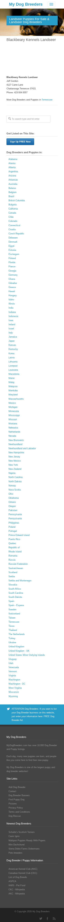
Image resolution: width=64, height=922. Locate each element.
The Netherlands (17, 634)
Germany (13, 275)
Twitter (40, 918)
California (13, 208)
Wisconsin (14, 692)
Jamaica (13, 337)
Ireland (12, 324)
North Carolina (16, 477)
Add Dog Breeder (17, 787)
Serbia (12, 576)
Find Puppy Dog (16, 799)
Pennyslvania (15, 518)
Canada (12, 213)
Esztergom (14, 254)
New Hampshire (16, 452)
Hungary (13, 295)
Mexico (12, 403)
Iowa (11, 320)
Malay (12, 382)
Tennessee (47, 99)
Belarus (12, 188)
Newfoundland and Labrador (22, 448)
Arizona (12, 175)
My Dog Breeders (25, 4)
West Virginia (15, 688)
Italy (11, 332)
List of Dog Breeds (18, 877)
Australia (13, 184)
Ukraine (12, 642)
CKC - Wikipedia (17, 889)
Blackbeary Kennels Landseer (31, 40)
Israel (11, 328)
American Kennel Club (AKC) (23, 869)
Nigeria (12, 473)
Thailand (13, 630)
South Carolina (16, 593)
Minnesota (14, 411)
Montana (13, 423)
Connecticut (14, 225)
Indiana (12, 312)
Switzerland (14, 613)
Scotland (13, 572)
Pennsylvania (15, 514)
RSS (54, 918)
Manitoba (13, 390)
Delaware (13, 237)
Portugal (13, 531)
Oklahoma (14, 498)
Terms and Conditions (19, 812)
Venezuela (14, 667)
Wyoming (13, 696)
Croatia (12, 229)
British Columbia (17, 200)
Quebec (12, 543)
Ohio (11, 494)
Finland (12, 258)
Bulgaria (13, 204)
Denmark (13, 242)
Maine (12, 378)
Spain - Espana (16, 605)
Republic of (14, 547)
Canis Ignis (14, 836)
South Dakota (15, 597)
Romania (13, 555)
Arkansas (13, 179)
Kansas (12, 345)
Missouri (13, 419)
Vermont (13, 671)
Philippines (14, 523)
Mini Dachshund (16, 844)
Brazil (11, 196)
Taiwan (12, 617)
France (12, 266)
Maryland (13, 394)
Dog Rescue (15, 816)
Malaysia (13, 386)
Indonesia (13, 316)
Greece (12, 287)
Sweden (12, 609)
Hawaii (12, 291)
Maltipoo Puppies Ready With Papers (27, 840)
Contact (12, 791)
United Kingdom (16, 646)
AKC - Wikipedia (17, 893)
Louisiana (13, 370)
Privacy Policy (16, 807)
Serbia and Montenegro (20, 580)
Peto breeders (15, 853)
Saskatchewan (16, 568)
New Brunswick (16, 440)
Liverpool (13, 365)
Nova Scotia (15, 489)
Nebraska (13, 427)
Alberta (12, 167)
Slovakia (13, 584)
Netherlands (14, 431)
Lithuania (13, 361)
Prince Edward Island (19, 535)
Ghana (12, 279)
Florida (12, 262)
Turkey (12, 638)
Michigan (13, 407)
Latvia (12, 357)
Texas (12, 626)
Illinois (12, 303)
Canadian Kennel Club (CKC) (23, 873)
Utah (11, 663)
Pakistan (13, 510)
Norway (12, 485)
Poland (12, 527)
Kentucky (13, 349)
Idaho (11, 299)
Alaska (12, 163)
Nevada (12, 436)
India (11, 308)
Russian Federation (18, 564)
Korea (11, 353)
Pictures (13, 803)
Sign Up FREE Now (20, 141)
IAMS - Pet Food (17, 885)
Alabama (13, 159)
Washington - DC (17, 683)
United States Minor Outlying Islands (27, 655)
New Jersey (14, 456)
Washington (14, 679)
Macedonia (14, 374)
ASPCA (12, 881)
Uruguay (13, 659)
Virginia (12, 675)
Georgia (12, 271)
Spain (11, 601)
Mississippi (14, 415)
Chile (11, 217)
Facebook (47, 918)
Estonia (12, 250)
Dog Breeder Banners (19, 795)
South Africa (15, 589)
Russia (12, 560)
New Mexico (15, 460)
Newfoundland (15, 444)
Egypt (11, 246)
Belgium (13, 192)
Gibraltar (13, 283)
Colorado (13, 221)
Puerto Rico (14, 539)
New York (13, 465)
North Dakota (15, 481)
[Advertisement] (32, 59)
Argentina (13, 171)
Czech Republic (16, 233)
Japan (12, 341)
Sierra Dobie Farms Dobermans (24, 848)
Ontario (12, 502)
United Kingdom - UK (19, 651)
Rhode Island (15, 551)
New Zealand (15, 469)
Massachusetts (16, 399)
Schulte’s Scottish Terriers (22, 832)
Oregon (12, 506)
